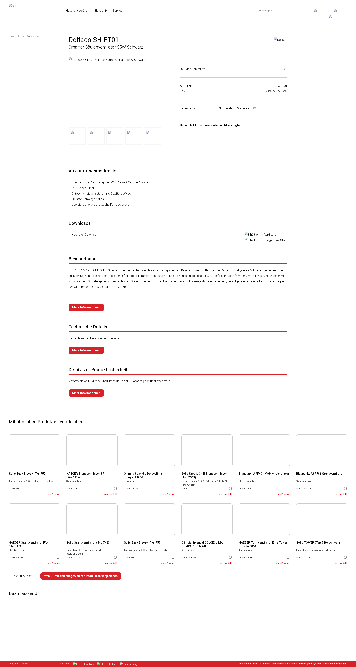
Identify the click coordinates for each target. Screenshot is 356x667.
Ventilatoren (33, 36)
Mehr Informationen (86, 307)
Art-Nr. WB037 (246, 557)
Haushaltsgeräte (76, 10)
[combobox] (272, 10)
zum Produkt (53, 494)
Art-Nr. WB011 (246, 488)
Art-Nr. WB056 (188, 557)
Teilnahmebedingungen (334, 663)
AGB (255, 663)
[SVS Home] (324, 12)
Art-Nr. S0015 (73, 557)
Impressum (245, 663)
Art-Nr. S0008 (15, 488)
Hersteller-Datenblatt (85, 234)
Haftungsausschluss (285, 663)
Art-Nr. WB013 (303, 488)
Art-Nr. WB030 (73, 488)
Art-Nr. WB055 (131, 488)
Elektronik (101, 10)
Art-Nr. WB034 (16, 557)
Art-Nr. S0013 (303, 557)
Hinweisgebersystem (310, 663)
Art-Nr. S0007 (130, 557)
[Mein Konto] (340, 12)
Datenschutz (266, 663)
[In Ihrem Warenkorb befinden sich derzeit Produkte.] (336, 17)
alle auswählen (22, 576)
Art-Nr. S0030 (188, 488)
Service (118, 10)
